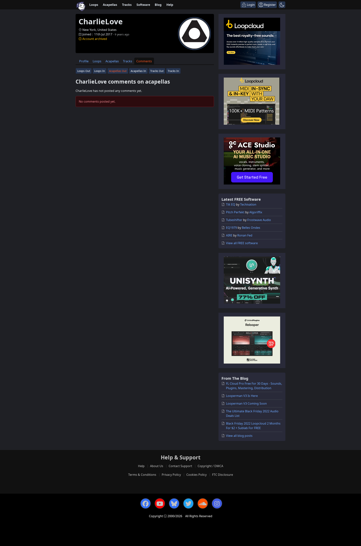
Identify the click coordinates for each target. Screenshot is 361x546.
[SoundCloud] (202, 503)
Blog (158, 5)
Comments (144, 61)
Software (143, 5)
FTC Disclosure (222, 475)
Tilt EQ (230, 204)
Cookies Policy (196, 475)
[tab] (84, 61)
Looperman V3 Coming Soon (246, 403)
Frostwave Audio (259, 220)
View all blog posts (239, 436)
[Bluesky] (174, 503)
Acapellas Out (118, 71)
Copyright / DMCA (210, 466)
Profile (84, 61)
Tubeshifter (234, 220)
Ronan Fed (244, 235)
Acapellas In (138, 71)
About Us (156, 466)
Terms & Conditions (142, 475)
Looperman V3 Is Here (242, 396)
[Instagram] (217, 503)
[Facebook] (145, 503)
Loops (93, 5)
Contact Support (180, 466)
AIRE (229, 235)
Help (169, 5)
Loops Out (83, 71)
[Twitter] (188, 503)
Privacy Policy (171, 475)
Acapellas (110, 5)
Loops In (99, 71)
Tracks (127, 5)
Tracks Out (157, 71)
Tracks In (173, 71)
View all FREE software (242, 243)
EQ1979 (231, 228)
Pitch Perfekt (235, 212)
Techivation (248, 204)
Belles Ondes (251, 228)
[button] (281, 4)
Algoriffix (255, 212)
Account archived (94, 39)
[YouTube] (160, 503)
